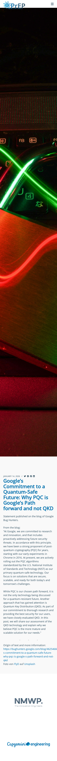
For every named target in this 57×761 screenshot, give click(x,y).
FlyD (16, 664)
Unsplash (29, 664)
